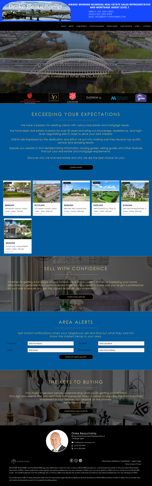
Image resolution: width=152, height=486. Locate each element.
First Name (12, 343)
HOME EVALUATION (76, 297)
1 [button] (72, 102)
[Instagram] (80, 460)
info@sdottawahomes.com (84, 442)
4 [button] (79, 102)
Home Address (84, 350)
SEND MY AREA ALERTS (76, 357)
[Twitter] (76, 460)
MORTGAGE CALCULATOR (75, 411)
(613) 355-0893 (79, 445)
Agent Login (136, 461)
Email (10, 350)
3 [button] (77, 102)
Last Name (82, 343)
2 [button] (74, 102)
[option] (76, 76)
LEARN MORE (76, 167)
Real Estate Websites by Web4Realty (116, 461)
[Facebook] (71, 460)
